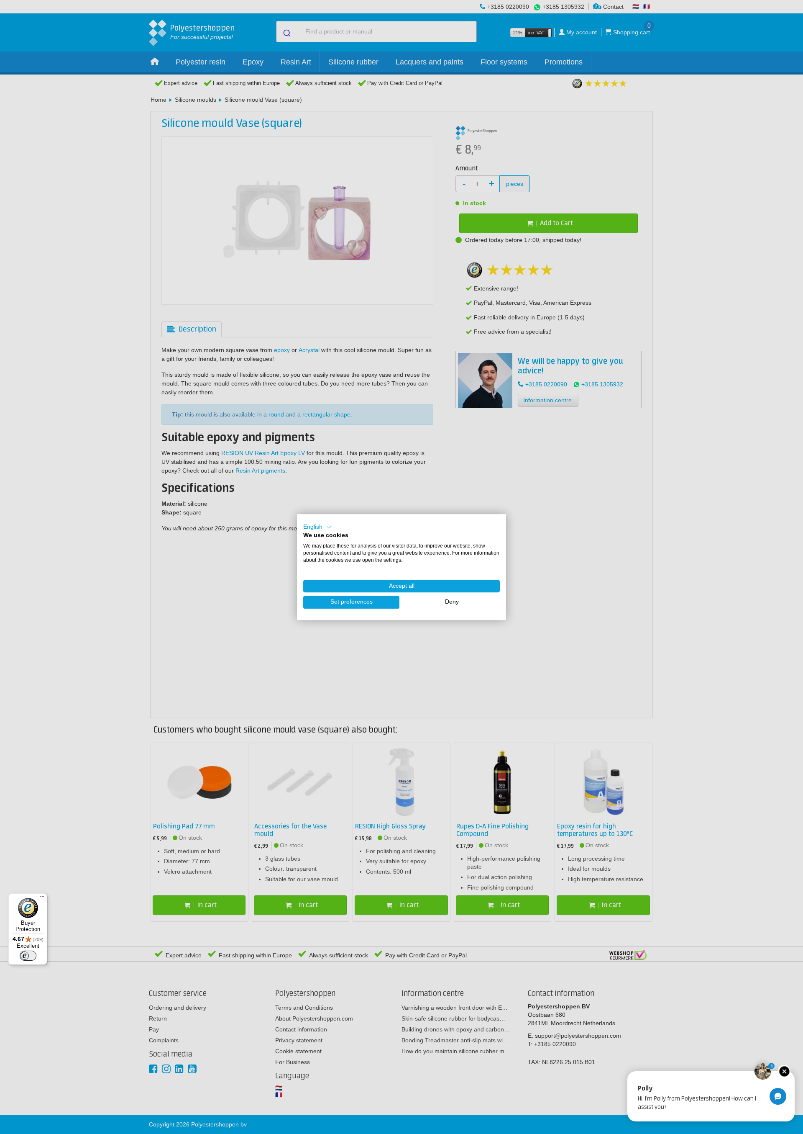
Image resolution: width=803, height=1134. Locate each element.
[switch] (28, 956)
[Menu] (42, 898)
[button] (317, 527)
